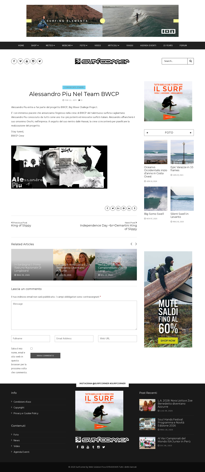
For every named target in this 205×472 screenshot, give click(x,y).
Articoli (112, 45)
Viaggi (130, 45)
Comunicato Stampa (74, 87)
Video (98, 45)
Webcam (66, 45)
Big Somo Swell (154, 213)
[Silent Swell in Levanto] (182, 199)
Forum (183, 45)
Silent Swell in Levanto (180, 215)
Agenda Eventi (148, 45)
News (17, 441)
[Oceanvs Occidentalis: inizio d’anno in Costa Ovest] (155, 152)
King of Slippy (21, 224)
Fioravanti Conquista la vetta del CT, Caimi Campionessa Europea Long (113, 266)
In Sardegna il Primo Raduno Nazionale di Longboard (27, 267)
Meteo (49, 45)
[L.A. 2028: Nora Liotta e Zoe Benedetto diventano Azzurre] (147, 405)
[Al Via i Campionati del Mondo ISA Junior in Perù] (147, 443)
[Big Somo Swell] (155, 199)
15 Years (168, 45)
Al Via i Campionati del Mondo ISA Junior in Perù (174, 440)
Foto (83, 45)
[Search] (190, 61)
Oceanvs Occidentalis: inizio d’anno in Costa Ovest (155, 172)
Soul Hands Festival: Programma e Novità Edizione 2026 (171, 422)
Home (21, 45)
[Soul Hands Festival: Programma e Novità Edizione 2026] (147, 424)
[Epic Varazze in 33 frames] (182, 152)
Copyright (19, 408)
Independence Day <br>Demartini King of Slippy (108, 226)
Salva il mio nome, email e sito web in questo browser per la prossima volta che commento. (19, 361)
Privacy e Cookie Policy (26, 413)
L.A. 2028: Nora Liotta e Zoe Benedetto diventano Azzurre (73, 267)
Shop (34, 45)
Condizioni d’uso (22, 402)
